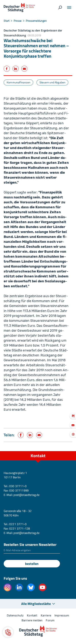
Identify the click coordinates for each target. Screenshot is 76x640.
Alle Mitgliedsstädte (36, 603)
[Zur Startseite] (19, 7)
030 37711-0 (18, 486)
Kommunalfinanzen (18, 82)
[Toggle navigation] (69, 7)
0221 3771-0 (18, 524)
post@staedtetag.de (26, 495)
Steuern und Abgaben (52, 82)
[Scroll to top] (65, 451)
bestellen (32, 563)
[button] (8, 632)
